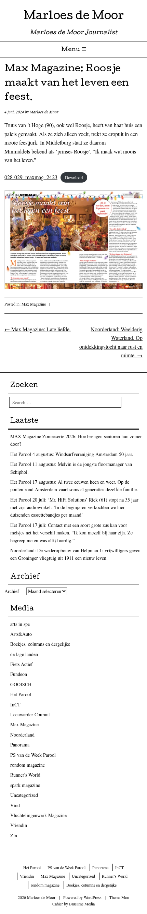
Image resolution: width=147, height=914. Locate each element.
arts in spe (20, 624)
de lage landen (24, 654)
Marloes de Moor (74, 17)
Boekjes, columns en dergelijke (40, 644)
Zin (13, 835)
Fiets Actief (21, 664)
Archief (11, 591)
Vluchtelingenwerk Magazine (38, 815)
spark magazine (25, 785)
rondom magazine (27, 765)
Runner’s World (115, 876)
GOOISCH (20, 684)
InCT (15, 704)
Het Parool (20, 694)
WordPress (93, 897)
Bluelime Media (82, 903)
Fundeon (18, 674)
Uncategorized (24, 795)
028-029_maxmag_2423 (30, 177)
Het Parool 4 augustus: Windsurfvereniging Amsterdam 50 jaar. (71, 454)
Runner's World (25, 774)
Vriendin (18, 825)
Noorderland (22, 734)
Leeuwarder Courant (30, 714)
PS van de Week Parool (33, 755)
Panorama (19, 744)
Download (74, 177)
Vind (15, 805)
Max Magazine (34, 304)
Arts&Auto (21, 634)
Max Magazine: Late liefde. (37, 329)
